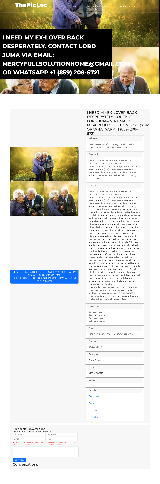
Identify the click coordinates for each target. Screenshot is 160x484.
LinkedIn (93, 417)
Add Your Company (98, 6)
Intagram (93, 410)
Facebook (94, 396)
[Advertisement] (44, 128)
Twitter (92, 403)
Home (75, 6)
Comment (19, 460)
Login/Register (126, 6)
